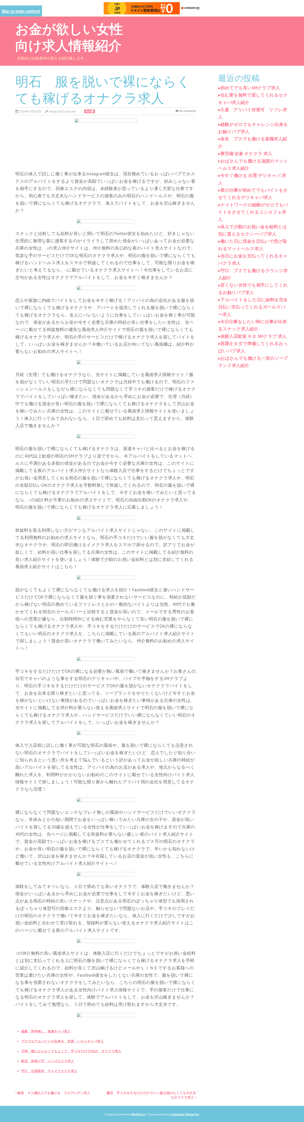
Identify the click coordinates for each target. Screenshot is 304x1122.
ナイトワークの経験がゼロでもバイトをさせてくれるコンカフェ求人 (253, 212)
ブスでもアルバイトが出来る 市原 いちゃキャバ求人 (62, 1041)
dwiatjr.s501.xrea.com (62, 111)
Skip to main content (21, 11)
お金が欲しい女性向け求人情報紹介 (69, 36)
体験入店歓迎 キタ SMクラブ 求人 (253, 336)
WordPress (138, 1114)
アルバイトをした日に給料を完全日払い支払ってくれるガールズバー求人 (253, 307)
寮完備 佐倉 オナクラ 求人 (246, 153)
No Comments (187, 111)
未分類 (89, 111)
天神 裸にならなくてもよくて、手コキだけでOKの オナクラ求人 (71, 1051)
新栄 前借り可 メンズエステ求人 (47, 1061)
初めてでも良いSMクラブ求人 (250, 88)
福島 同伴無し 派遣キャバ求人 (46, 1031)
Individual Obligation (185, 1114)
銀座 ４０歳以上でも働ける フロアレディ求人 (53, 1093)
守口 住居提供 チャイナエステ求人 (49, 1071)
